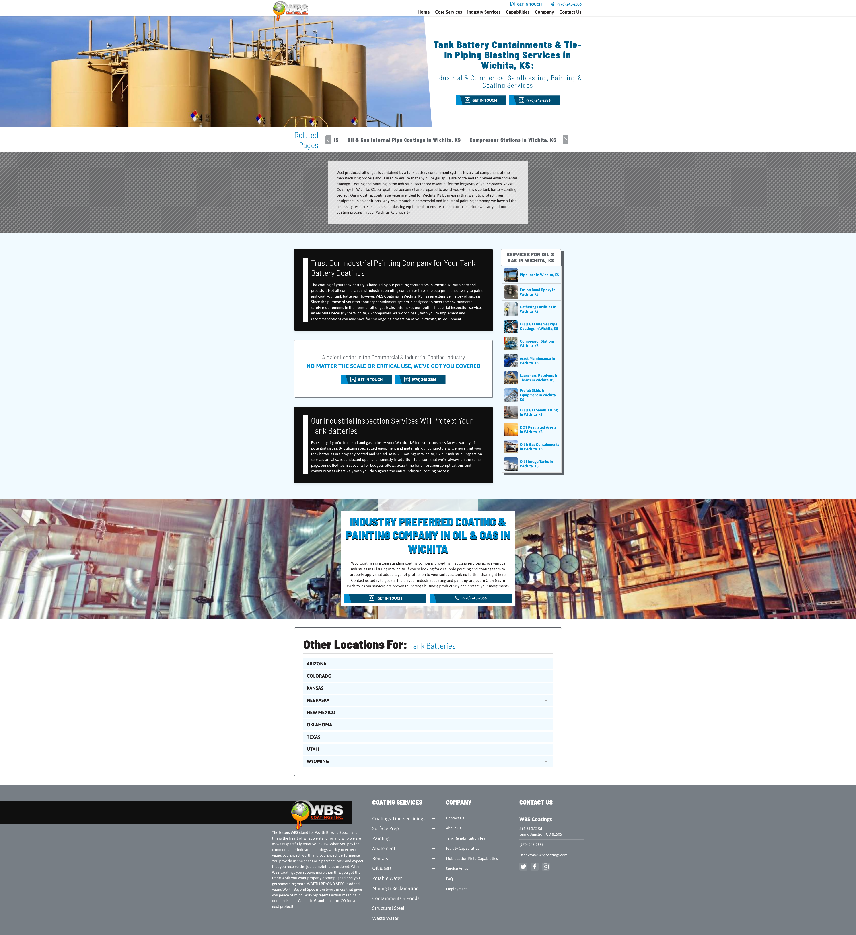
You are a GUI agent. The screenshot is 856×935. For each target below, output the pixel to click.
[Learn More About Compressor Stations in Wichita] (531, 343)
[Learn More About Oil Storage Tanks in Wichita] (531, 463)
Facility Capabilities (462, 848)
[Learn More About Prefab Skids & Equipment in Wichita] (531, 395)
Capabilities (517, 11)
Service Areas (457, 868)
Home (424, 11)
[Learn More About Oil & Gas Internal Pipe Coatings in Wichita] (531, 326)
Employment (456, 889)
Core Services (448, 11)
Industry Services (483, 11)
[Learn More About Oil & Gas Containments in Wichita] (531, 446)
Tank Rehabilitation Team (467, 838)
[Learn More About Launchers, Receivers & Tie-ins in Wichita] (531, 377)
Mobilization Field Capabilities (472, 858)
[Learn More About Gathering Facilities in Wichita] (531, 309)
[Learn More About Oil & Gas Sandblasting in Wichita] (531, 412)
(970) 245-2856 (531, 844)
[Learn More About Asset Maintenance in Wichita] (531, 360)
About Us (453, 828)
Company (544, 11)
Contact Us (570, 11)
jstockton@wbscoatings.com (543, 855)
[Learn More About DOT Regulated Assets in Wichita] (531, 429)
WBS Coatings (535, 819)
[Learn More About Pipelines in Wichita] (531, 274)
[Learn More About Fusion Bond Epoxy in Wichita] (531, 292)
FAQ (449, 879)
